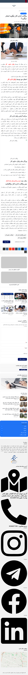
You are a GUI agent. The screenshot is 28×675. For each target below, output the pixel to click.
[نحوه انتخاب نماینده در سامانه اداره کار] (21, 308)
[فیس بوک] (25, 249)
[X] (22, 249)
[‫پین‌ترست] (13, 249)
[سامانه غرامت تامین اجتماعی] (7, 308)
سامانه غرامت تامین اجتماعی (7, 313)
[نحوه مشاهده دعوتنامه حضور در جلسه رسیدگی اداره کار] (7, 296)
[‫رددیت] (10, 249)
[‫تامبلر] (16, 249)
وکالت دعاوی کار (9, 235)
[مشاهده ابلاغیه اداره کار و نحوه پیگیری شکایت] (21, 296)
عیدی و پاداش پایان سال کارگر (13, 181)
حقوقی (25, 428)
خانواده (25, 430)
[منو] (26, 5)
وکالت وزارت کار (21, 237)
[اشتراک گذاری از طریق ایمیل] (4, 249)
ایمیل (25, 347)
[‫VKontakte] (7, 249)
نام (26, 342)
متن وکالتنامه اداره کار (20, 235)
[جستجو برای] (1, 5)
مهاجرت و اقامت (23, 434)
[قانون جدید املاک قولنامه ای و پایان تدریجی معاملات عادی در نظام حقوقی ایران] (23, 410)
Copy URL (6, 241)
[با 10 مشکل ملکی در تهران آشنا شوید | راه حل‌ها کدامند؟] (23, 415)
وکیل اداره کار (21, 10)
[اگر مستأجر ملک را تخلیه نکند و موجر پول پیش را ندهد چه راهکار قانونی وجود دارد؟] (23, 404)
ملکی (25, 426)
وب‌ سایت (25, 353)
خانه (25, 10)
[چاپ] (25, 252)
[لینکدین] (19, 249)
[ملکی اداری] (14, 5)
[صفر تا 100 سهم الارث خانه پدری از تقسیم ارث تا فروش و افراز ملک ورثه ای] (23, 398)
